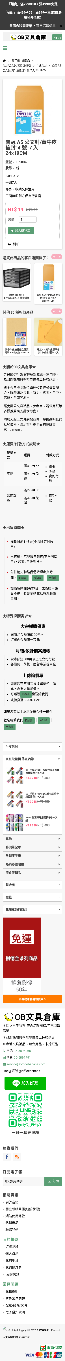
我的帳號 (10, 1239)
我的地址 (11, 1260)
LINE (38, 577)
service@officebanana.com (26, 1064)
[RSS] (17, 1157)
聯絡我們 (11, 1230)
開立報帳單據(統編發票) (22, 1209)
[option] (16, 282)
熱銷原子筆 (13, 856)
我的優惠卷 (13, 1267)
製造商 (10, 885)
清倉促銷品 (13, 873)
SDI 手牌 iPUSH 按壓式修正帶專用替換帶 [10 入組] (42, 771)
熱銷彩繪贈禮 (15, 864)
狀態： (10, 168)
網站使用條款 (15, 1216)
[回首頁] (4, 60)
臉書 (23, 577)
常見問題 (10, 1284)
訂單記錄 (11, 1247)
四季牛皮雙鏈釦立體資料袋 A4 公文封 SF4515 (17, 351)
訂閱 (55, 1181)
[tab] (32, 759)
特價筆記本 (13, 847)
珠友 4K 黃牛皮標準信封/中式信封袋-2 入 (48, 351)
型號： (10, 162)
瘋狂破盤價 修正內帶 (20, 759)
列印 (16, 244)
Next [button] (59, 256)
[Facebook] (7, 1157)
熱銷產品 (11, 1223)
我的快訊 (12, 1274)
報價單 (51, 26)
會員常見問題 (15, 1298)
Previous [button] (54, 256)
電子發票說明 (15, 1312)
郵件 (54, 577)
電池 (9, 839)
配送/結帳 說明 (16, 1305)
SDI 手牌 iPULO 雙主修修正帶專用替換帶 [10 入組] (42, 795)
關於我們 (11, 1202)
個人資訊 (11, 1254)
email (26, 694)
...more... (16, 430)
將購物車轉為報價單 (31, 999)
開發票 (27, 26)
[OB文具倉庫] (28, 37)
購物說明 (11, 1291)
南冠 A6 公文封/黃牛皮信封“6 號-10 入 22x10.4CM (48, 298)
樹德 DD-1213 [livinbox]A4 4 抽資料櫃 (16, 296)
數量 (11, 219)
